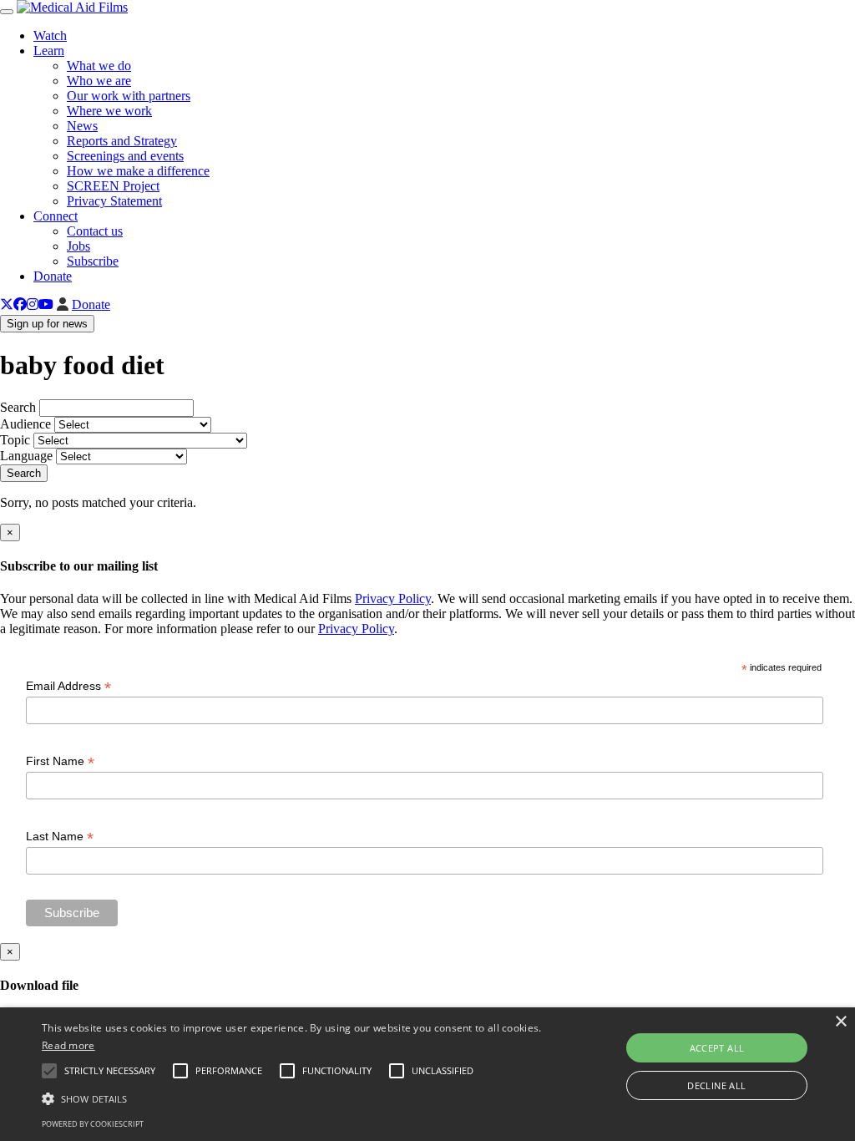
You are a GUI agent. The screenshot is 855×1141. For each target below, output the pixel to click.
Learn (48, 50)
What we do (99, 65)
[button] (293, 1097)
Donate (52, 276)
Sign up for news (47, 323)
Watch (50, 35)
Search (18, 407)
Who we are (99, 81)
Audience (25, 424)
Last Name (60, 836)
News (82, 126)
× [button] (840, 1022)
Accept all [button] (717, 1048)
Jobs (78, 246)
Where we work (109, 111)
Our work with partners (128, 96)
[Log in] (62, 304)
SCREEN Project (113, 186)
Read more (68, 1045)
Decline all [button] (716, 1085)
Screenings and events (125, 156)
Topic (15, 440)
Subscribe (93, 261)
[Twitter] (6, 304)
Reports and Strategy (122, 141)
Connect (55, 216)
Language (26, 456)
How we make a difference (138, 171)
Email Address (68, 686)
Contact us (95, 231)
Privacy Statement (114, 201)
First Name (60, 761)
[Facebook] (20, 304)
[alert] (427, 1074)
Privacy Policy (393, 598)
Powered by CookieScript (93, 1123)
